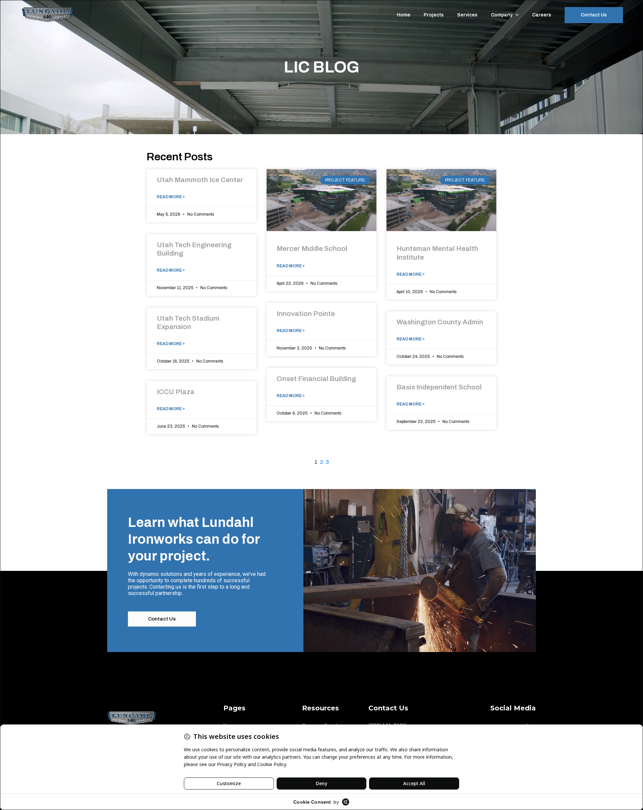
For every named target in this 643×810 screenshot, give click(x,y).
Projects (434, 14)
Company (501, 14)
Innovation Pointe (306, 313)
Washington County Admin (440, 322)
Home (403, 14)
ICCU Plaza (176, 391)
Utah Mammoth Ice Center (200, 179)
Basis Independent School (439, 387)
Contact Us (594, 14)
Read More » (171, 197)
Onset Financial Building (316, 378)
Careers (541, 14)
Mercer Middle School (312, 248)
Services (467, 14)
